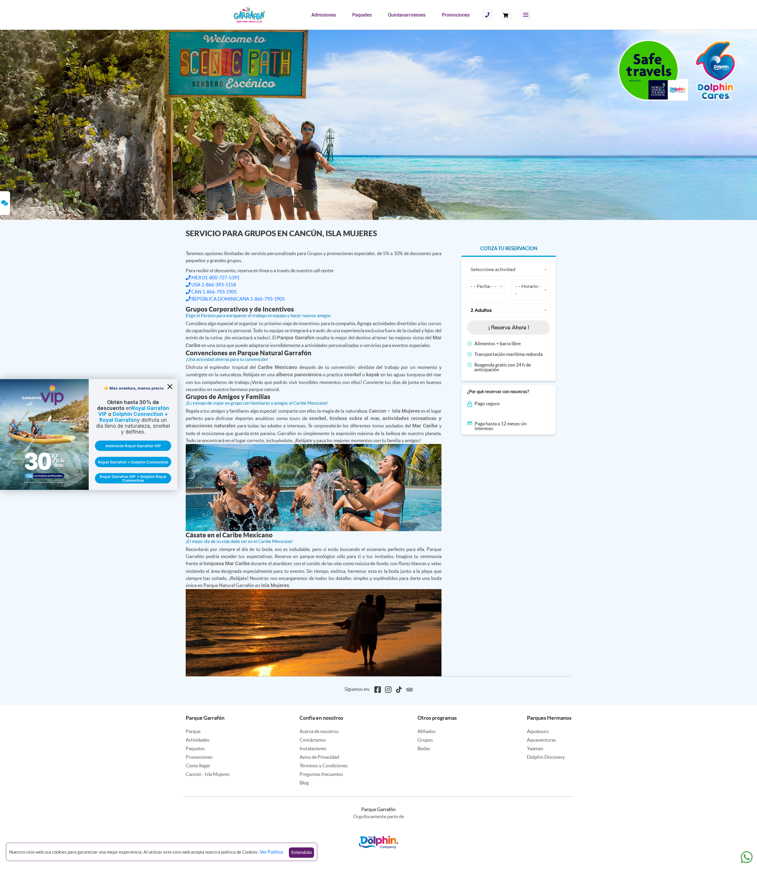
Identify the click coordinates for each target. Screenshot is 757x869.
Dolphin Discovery (546, 757)
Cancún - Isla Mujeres (208, 774)
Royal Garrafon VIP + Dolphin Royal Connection (133, 478)
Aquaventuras (541, 739)
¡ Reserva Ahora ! (509, 327)
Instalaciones (313, 748)
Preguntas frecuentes (321, 774)
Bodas (424, 748)
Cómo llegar (198, 765)
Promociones (456, 15)
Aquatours (538, 731)
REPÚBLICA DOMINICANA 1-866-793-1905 (237, 298)
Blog (304, 782)
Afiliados (427, 731)
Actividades (198, 739)
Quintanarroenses (407, 15)
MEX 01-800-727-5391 (215, 277)
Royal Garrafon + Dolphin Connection (133, 462)
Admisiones (323, 15)
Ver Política (271, 852)
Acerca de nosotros (319, 731)
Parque (193, 731)
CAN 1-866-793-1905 (213, 291)
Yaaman (535, 748)
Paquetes (362, 15)
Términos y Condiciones (324, 765)
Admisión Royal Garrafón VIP (133, 445)
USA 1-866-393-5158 (213, 284)
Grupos (425, 739)
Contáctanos (313, 739)
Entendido (301, 852)
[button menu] (526, 15)
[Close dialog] (170, 387)
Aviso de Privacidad (319, 757)
